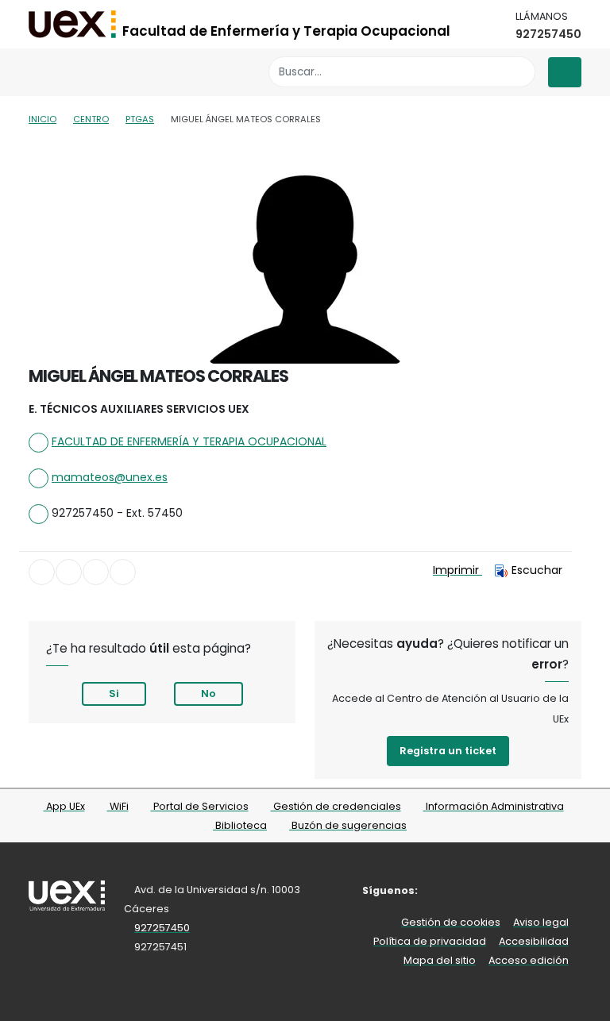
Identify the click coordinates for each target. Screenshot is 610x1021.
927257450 (548, 34)
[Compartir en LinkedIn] (96, 572)
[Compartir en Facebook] (42, 572)
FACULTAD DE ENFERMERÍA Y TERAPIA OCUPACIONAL (189, 441)
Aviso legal (541, 922)
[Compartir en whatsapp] (123, 572)
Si (114, 693)
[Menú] (564, 72)
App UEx (64, 806)
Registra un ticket (448, 750)
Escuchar (537, 570)
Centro (91, 119)
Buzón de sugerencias (348, 825)
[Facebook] (443, 890)
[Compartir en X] (69, 572)
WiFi (118, 806)
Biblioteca (240, 825)
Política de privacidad (429, 941)
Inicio (42, 119)
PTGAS (139, 119)
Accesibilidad (534, 941)
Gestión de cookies (450, 922)
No (208, 693)
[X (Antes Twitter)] (467, 890)
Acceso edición (528, 960)
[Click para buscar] (519, 71)
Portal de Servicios (200, 806)
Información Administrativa (493, 806)
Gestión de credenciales (336, 806)
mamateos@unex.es (110, 477)
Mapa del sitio (439, 960)
